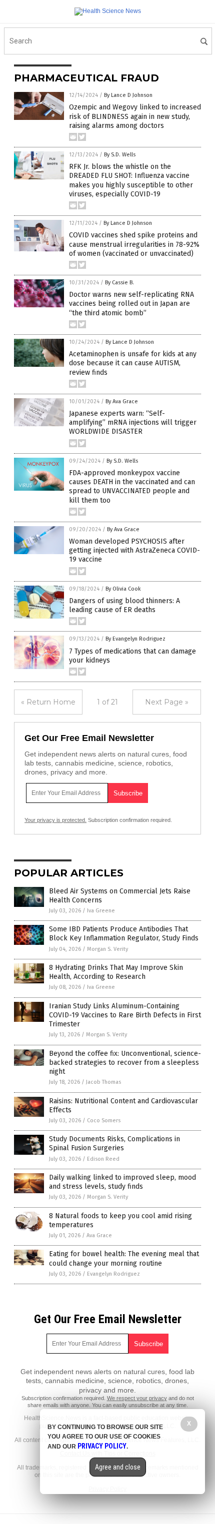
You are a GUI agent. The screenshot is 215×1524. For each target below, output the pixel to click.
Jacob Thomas (103, 1082)
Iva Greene (101, 910)
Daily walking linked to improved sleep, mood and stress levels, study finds (122, 1182)
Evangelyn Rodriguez (113, 1274)
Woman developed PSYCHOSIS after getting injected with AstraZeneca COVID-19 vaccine (134, 550)
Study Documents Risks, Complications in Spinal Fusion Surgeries (114, 1143)
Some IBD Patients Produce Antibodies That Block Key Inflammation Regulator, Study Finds (123, 933)
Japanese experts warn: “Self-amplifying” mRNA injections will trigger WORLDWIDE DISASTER (132, 422)
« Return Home (48, 702)
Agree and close (117, 1467)
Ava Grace (99, 1235)
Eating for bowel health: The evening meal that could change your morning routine (124, 1258)
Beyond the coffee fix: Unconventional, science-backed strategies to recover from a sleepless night (125, 1062)
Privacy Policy (102, 1446)
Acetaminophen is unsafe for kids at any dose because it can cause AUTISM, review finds (132, 363)
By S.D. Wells (120, 154)
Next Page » (166, 702)
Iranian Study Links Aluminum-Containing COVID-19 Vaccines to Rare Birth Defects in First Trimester (125, 1015)
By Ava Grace (122, 401)
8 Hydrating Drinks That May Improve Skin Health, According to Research (116, 972)
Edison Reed (103, 1159)
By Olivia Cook (123, 589)
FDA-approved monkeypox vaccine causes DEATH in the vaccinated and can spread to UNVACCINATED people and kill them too (132, 487)
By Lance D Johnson (128, 95)
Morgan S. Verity (107, 949)
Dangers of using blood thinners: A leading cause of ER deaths (124, 605)
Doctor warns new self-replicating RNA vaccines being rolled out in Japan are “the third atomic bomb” (131, 303)
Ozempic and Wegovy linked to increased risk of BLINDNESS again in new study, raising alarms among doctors (135, 116)
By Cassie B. (119, 282)
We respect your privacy (137, 1398)
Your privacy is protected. (55, 820)
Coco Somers (103, 1120)
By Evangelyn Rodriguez (136, 639)
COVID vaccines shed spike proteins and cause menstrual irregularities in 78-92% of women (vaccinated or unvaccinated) (134, 244)
